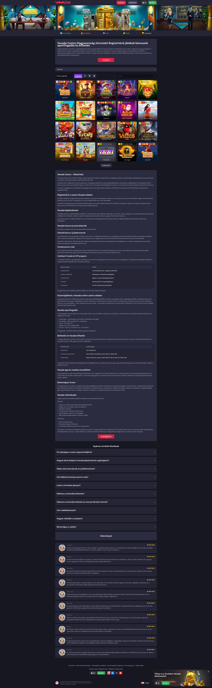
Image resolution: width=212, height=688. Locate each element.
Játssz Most (106, 60)
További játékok (106, 165)
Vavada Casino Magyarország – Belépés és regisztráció (106, 669)
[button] (2, 18)
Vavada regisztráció (106, 436)
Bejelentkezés (133, 2)
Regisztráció (121, 2)
